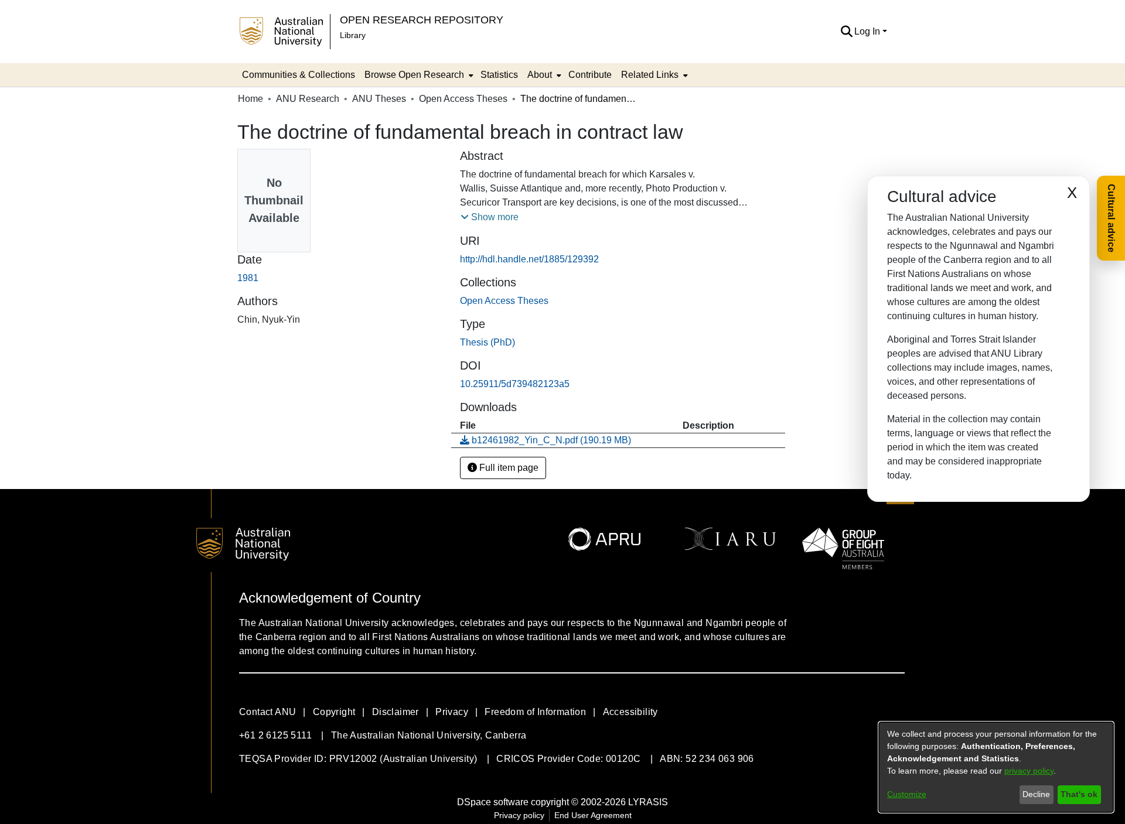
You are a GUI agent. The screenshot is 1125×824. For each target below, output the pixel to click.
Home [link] (250, 99)
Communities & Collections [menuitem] (298, 75)
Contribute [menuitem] (590, 75)
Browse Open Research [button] (414, 75)
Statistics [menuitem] (499, 75)
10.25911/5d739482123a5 (515, 384)
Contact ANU (267, 712)
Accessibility (630, 712)
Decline (1036, 794)
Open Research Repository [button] (421, 19)
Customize (906, 794)
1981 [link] (247, 278)
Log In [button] (868, 31)
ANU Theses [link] (379, 99)
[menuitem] (418, 75)
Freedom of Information (535, 712)
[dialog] (996, 767)
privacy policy (1029, 770)
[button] (846, 32)
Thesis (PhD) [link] (487, 342)
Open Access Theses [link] (463, 99)
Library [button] (353, 35)
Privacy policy (519, 815)
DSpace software (493, 802)
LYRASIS (648, 802)
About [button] (539, 75)
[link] (504, 301)
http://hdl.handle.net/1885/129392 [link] (529, 259)
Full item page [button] (507, 468)
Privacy (451, 712)
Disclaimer (395, 712)
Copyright (334, 712)
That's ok (1079, 794)
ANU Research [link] (307, 99)
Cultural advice (1111, 218)
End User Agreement (593, 815)
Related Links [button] (650, 75)
